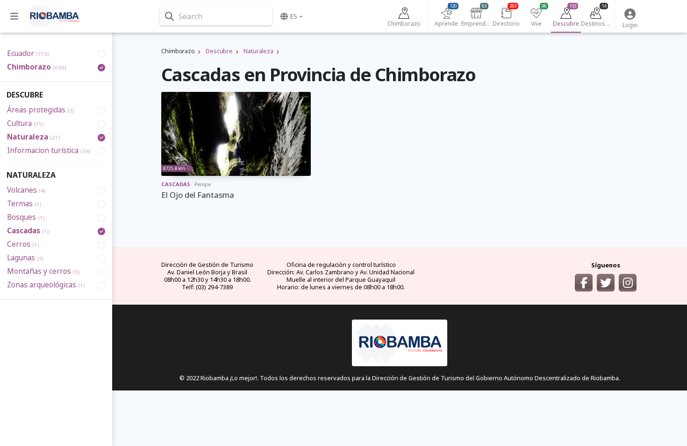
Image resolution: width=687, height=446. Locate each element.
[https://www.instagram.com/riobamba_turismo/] (628, 283)
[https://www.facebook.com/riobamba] (584, 283)
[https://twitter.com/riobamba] (606, 283)
